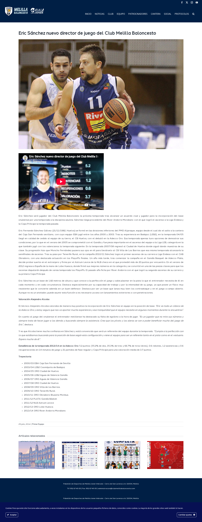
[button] (193, 13)
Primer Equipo (38, 424)
